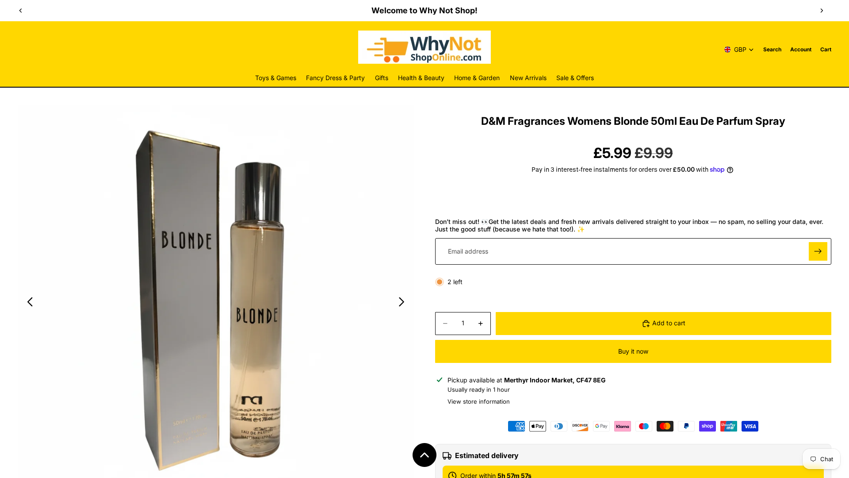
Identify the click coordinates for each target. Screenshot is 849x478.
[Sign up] (818, 251)
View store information (478, 401)
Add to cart (668, 323)
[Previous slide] (21, 10)
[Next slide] (821, 10)
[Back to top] (424, 455)
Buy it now (633, 351)
